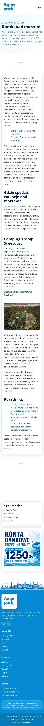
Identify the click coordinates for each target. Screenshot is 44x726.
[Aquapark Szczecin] (9, 7)
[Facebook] (3, 624)
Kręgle (4, 672)
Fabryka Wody (11, 510)
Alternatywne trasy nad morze (25, 407)
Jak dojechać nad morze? (22, 404)
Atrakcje (4, 646)
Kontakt (4, 650)
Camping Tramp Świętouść (23, 137)
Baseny (4, 643)
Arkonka (9, 513)
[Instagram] (9, 624)
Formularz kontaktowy (10, 692)
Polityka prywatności (9, 695)
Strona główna (7, 635)
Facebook (8, 295)
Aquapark (5, 639)
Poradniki (15, 140)
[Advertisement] (22, 67)
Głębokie (9, 521)
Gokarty (4, 676)
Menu (39, 7)
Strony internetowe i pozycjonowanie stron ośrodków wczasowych (21, 426)
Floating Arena (12, 517)
